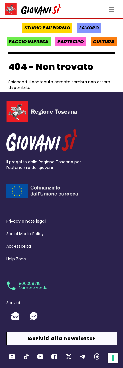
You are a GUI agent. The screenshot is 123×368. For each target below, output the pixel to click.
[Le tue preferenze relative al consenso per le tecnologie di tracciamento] (113, 358)
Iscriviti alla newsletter (61, 338)
